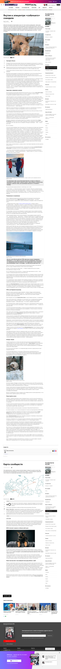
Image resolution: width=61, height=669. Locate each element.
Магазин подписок (51, 648)
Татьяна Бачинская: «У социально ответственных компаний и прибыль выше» (50, 59)
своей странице (20, 328)
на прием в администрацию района (25, 203)
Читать (49, 5)
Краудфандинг (47, 501)
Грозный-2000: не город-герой (50, 75)
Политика (17, 7)
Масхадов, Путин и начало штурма (50, 77)
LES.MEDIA (47, 139)
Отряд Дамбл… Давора (49, 70)
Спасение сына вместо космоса (50, 86)
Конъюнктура (29, 9)
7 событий (47, 123)
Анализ (24, 9)
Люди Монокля (44, 9)
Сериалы (46, 132)
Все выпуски (5, 456)
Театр (46, 134)
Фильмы (46, 127)
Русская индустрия (25, 7)
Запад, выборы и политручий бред (50, 81)
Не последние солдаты (49, 79)
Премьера (50, 9)
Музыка (46, 578)
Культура (50, 7)
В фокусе (20, 9)
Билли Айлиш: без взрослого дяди (50, 104)
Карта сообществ (48, 62)
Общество (45, 7)
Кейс (40, 9)
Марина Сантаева (5, 21)
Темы (16, 9)
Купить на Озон (15, 660)
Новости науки (47, 96)
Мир (39, 7)
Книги (46, 125)
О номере (50, 1)
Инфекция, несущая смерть (49, 542)
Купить (55, 1)
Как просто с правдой (48, 485)
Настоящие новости (48, 661)
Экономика (11, 7)
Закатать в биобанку (48, 91)
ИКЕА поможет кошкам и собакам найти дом (17, 528)
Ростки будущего (35, 9)
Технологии (34, 7)
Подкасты (5, 447)
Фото (46, 490)
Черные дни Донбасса (48, 109)
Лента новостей (11, 9)
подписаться (53, 5)
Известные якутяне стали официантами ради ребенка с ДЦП (21, 560)
